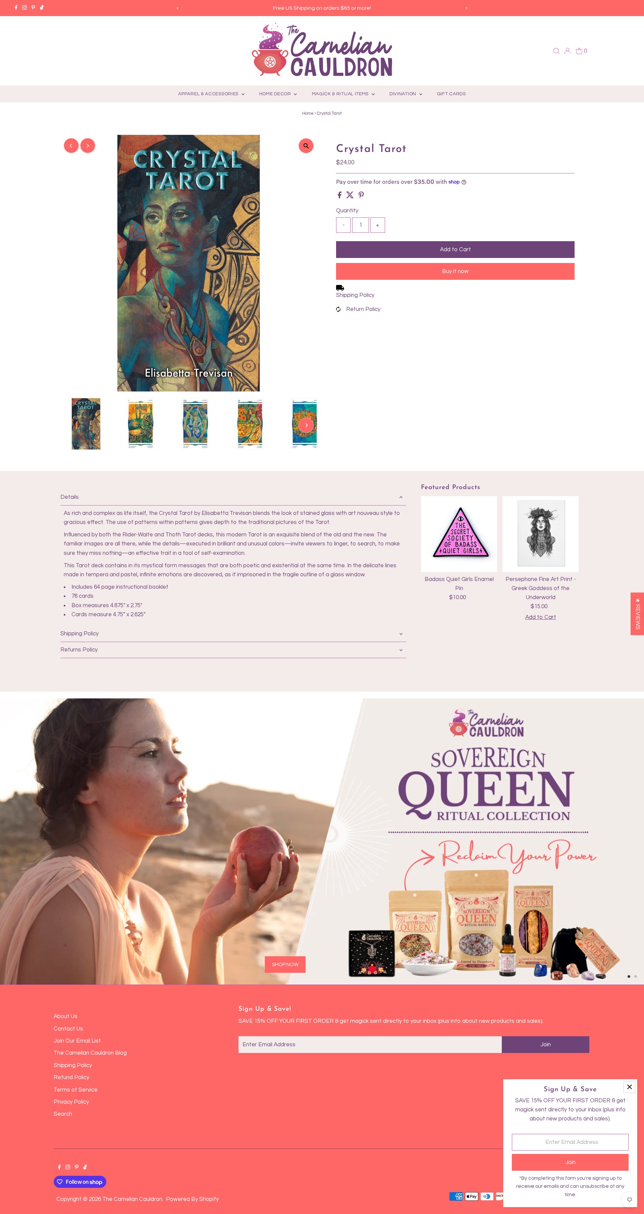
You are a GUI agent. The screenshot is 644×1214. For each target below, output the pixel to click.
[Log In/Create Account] (568, 51)
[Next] (466, 8)
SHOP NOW (132, 924)
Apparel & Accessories (208, 94)
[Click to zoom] (306, 145)
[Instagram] (24, 8)
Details (69, 497)
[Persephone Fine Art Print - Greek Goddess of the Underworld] (540, 534)
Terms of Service (76, 1090)
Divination (403, 94)
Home (308, 113)
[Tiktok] (41, 8)
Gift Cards (451, 94)
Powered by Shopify (192, 1199)
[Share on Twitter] (350, 197)
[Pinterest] (33, 8)
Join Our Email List (77, 1041)
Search (63, 1114)
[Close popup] (629, 1087)
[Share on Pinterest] (361, 197)
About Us (65, 1016)
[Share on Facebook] (340, 197)
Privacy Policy (71, 1102)
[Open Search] (556, 51)
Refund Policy (71, 1077)
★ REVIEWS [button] (638, 614)
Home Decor (275, 94)
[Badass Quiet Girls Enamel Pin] (459, 534)
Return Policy (363, 309)
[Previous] (177, 8)
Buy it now (455, 271)
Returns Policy (79, 650)
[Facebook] (16, 8)
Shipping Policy (355, 295)
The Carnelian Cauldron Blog (90, 1053)
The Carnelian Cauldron (132, 1199)
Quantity (347, 211)
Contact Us (68, 1029)
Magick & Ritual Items (341, 94)
